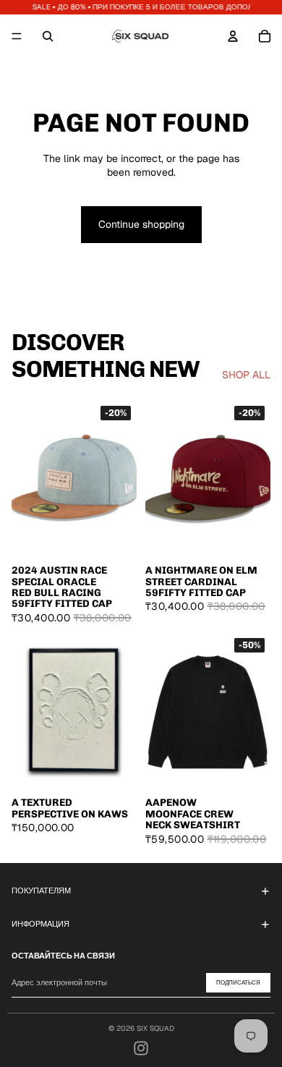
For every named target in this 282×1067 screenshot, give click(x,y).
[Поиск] (48, 36)
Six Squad (155, 1028)
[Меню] (16, 36)
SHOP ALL (246, 374)
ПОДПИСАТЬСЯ (238, 982)
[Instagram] (141, 1048)
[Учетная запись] (233, 36)
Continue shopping (141, 224)
